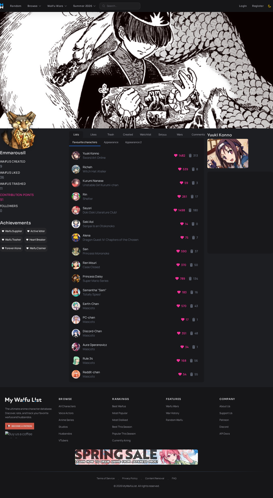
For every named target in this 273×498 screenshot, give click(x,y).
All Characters (67, 406)
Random (16, 5)
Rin (85, 194)
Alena (86, 235)
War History (172, 413)
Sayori (87, 208)
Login (243, 5)
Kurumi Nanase (93, 181)
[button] (34, 6)
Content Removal (154, 478)
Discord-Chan (92, 331)
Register (258, 5)
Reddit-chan (91, 372)
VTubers (63, 440)
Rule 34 (88, 358)
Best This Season (122, 427)
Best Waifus (119, 406)
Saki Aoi (88, 222)
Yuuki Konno (91, 153)
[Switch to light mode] (269, 6)
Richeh (87, 167)
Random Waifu (174, 420)
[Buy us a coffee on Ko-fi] (20, 434)
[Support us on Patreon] (20, 426)
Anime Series (66, 420)
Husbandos (65, 433)
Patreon (224, 420)
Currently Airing (121, 440)
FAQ (174, 478)
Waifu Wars (172, 406)
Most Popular (120, 413)
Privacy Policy (130, 478)
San (85, 249)
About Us (224, 406)
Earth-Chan (91, 304)
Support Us (225, 413)
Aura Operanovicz (95, 345)
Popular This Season (124, 433)
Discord (223, 427)
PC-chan (89, 317)
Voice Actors (66, 413)
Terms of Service (106, 478)
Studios (63, 427)
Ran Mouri (89, 263)
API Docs (224, 433)
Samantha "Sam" (94, 290)
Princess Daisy (93, 276)
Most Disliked (120, 420)
